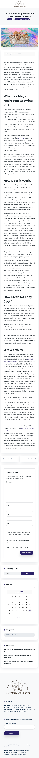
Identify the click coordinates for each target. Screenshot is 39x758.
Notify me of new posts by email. (18, 547)
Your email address (10, 723)
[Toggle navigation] (5, 3)
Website (8, 523)
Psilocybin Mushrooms (14, 54)
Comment (9, 482)
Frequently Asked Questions (21, 750)
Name (8, 505)
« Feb (18, 617)
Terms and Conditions (10, 754)
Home (6, 750)
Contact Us (23, 752)
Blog (10, 750)
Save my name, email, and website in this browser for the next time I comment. (19, 533)
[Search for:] (14, 573)
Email (8, 514)
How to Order (8, 752)
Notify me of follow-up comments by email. (18, 542)
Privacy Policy (22, 754)
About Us (16, 752)
